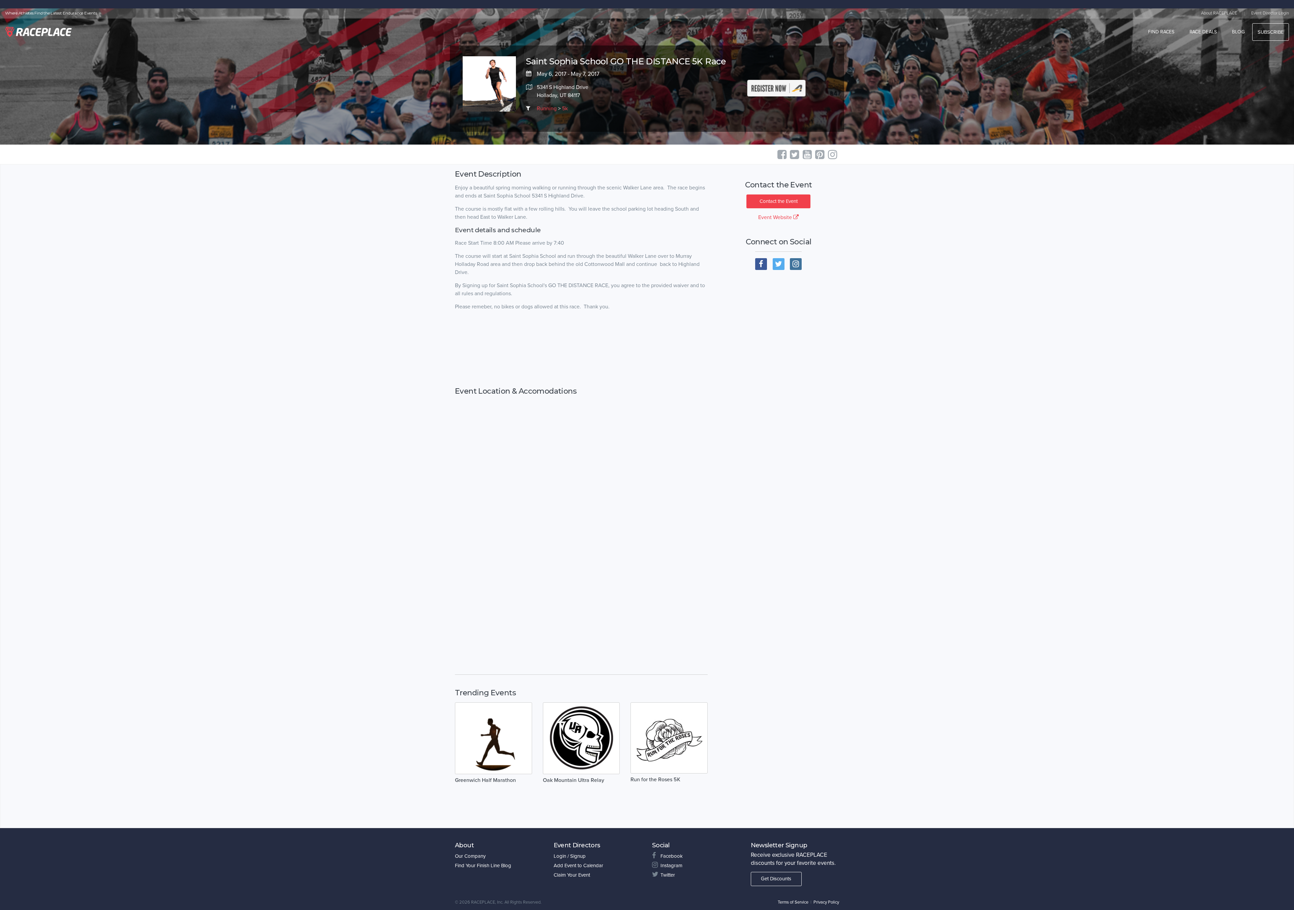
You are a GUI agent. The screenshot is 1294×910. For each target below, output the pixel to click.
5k (565, 108)
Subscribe (1271, 32)
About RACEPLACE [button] (1219, 13)
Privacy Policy (826, 902)
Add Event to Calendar (578, 865)
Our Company (470, 856)
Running (547, 108)
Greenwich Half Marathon (485, 780)
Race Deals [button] (1203, 32)
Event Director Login (1270, 13)
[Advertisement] (581, 348)
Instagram (671, 865)
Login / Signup (570, 856)
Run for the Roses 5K (655, 779)
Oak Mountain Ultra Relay (573, 780)
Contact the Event (779, 201)
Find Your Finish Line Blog (483, 865)
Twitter (667, 875)
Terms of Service (793, 902)
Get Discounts (776, 879)
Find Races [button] (1161, 32)
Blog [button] (1238, 32)
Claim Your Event (572, 875)
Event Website (775, 217)
